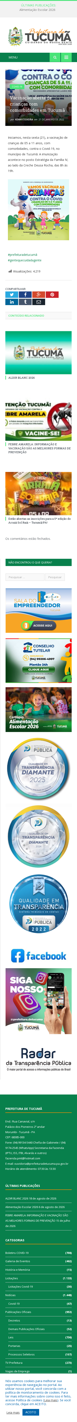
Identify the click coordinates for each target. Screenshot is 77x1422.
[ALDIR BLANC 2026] (38, 352)
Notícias (10, 1295)
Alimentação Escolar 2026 (37, 10)
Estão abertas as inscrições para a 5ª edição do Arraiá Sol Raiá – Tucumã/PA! (39, 520)
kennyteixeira (24, 119)
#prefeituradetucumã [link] (22, 255)
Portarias (14, 1346)
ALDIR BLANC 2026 (21, 378)
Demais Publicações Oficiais (26, 1329)
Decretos (14, 1320)
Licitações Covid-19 (20, 1286)
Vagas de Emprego (17, 1371)
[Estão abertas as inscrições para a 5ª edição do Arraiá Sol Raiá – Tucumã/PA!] (38, 493)
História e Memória (17, 1270)
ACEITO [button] (30, 1412)
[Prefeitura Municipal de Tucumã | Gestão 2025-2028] (38, 35)
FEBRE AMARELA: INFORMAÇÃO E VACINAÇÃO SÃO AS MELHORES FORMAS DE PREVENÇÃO (39, 448)
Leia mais (50, 1400)
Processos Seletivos (21, 1354)
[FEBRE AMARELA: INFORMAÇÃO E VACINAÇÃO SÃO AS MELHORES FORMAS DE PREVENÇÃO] (38, 419)
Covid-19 (17, 86)
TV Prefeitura (13, 1363)
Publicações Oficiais (18, 1312)
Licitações (11, 1278)
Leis (10, 1337)
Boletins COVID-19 (16, 1253)
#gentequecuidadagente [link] (24, 260)
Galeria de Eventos (17, 1261)
